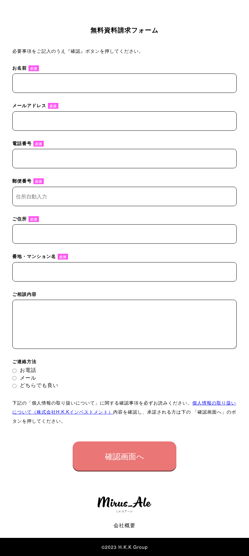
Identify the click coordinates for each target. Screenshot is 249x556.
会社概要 (124, 525)
